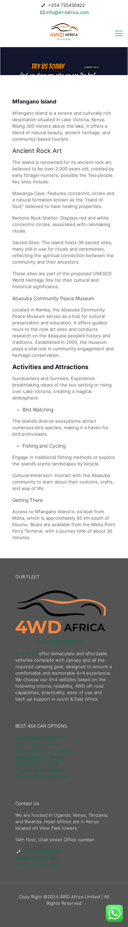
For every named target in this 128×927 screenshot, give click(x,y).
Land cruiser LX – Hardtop (43, 750)
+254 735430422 (66, 5)
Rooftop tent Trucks (36, 763)
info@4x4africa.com (67, 12)
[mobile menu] (119, 33)
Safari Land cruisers (36, 744)
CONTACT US (82, 67)
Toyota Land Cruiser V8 (40, 737)
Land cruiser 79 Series (39, 757)
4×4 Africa (26, 653)
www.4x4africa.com (36, 864)
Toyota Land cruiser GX (40, 770)
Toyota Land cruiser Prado (43, 776)
